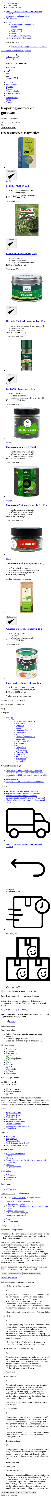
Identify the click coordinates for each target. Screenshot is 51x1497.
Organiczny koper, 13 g (23, 683)
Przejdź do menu (12, 3)
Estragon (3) (21, 732)
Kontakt (14, 33)
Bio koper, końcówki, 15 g (24, 629)
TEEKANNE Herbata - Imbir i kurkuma (22, 791)
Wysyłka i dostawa (13, 1119)
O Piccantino (11, 1175)
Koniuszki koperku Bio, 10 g (25, 321)
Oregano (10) (21, 748)
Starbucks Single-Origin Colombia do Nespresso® (25, 798)
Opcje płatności (17, 31)
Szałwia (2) (20, 754)
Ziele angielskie (12, 779)
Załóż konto (10, 67)
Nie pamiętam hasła (13, 1141)
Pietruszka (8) (21, 750)
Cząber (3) (20, 728)
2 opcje (9, 442)
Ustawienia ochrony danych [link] (17, 1213)
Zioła (13, 719)
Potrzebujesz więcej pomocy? (17, 1126)
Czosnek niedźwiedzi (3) (25, 721)
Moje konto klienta (13, 1113)
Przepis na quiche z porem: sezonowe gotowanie (25, 782)
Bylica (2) (20, 726)
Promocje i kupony (13, 1124)
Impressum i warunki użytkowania (19, 1202)
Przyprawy (10, 717)
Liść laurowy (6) (22, 741)
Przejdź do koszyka (13, 7)
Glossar (9, 1156)
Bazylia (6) (20, 723)
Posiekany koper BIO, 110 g (26, 505)
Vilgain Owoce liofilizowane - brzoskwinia (23, 793)
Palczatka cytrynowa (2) (25, 737)
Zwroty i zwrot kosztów (15, 1121)
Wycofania (10, 1165)
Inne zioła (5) (21, 761)
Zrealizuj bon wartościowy (16, 1145)
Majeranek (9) (21, 743)
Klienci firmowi (12, 1128)
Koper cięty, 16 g (20, 389)
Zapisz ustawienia (8, 1492)
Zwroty (14, 27)
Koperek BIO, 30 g (22, 447)
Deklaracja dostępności (15, 1211)
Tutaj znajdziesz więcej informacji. (14, 1009)
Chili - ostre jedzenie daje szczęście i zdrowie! (24, 771)
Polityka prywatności (9, 1278)
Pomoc (8, 22)
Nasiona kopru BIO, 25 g (25, 563)
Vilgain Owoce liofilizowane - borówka (21, 796)
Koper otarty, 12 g (21, 253)
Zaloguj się (10, 1136)
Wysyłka (11, 18)
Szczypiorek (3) (22, 756)
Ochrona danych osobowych (17, 1204)
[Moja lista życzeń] (8, 71)
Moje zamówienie (13, 1115)
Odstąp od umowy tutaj (10, 1225)
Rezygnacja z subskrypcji (16, 1215)
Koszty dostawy (17, 29)
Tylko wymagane (15, 1273)
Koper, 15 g (17, 185)
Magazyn (9, 1158)
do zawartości (11, 5)
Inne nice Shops (12, 1221)
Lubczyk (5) (21, 739)
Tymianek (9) (21, 759)
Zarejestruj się (11, 1139)
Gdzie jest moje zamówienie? (22, 24)
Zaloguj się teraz (12, 59)
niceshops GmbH (19, 1198)
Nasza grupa (11, 1177)
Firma (8, 1219)
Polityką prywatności (9, 1269)
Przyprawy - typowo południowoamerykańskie (24, 773)
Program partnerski (13, 1167)
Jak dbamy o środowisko (15, 1154)
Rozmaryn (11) (22, 752)
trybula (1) (20, 734)
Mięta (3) (19, 745)
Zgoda (4, 1273)
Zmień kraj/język (22, 1193)
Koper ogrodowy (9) (24, 730)
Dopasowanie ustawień (31, 1273)
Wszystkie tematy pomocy (21, 35)
